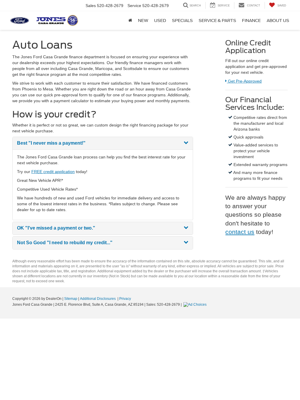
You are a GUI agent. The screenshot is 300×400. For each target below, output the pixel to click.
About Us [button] (278, 20)
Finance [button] (251, 20)
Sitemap (70, 299)
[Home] (130, 20)
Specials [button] (182, 20)
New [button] (143, 20)
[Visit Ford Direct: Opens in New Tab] (195, 304)
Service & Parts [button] (217, 20)
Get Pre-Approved (244, 81)
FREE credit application (53, 171)
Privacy (125, 299)
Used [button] (160, 20)
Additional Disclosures (98, 299)
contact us (239, 231)
